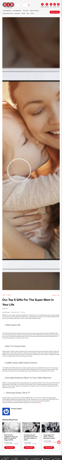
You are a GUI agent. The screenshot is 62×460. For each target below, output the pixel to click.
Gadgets (9, 295)
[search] (28, 5)
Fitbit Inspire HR (13, 324)
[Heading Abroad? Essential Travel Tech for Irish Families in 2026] (31, 427)
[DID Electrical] (8, 5)
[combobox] (22, 5)
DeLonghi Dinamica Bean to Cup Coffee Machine (28, 377)
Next (58, 295)
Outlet (32, 13)
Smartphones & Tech (8, 13)
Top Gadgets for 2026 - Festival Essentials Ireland (49, 436)
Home (3, 295)
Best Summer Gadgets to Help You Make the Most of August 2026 (11, 437)
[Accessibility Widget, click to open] (58, 442)
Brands (23, 13)
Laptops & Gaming (34, 10)
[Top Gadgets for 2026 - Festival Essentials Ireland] (51, 427)
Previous (54, 295)
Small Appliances (17, 10)
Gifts (28, 13)
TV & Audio (25, 10)
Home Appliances (7, 10)
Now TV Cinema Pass (15, 346)
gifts (40, 402)
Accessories (17, 13)
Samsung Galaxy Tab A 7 (17, 392)
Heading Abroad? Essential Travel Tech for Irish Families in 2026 (31, 437)
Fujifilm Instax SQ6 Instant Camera (21, 362)
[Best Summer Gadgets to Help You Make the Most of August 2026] (11, 427)
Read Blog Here (9, 447)
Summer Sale (54, 12)
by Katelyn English (6, 312)
